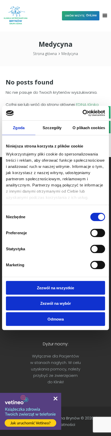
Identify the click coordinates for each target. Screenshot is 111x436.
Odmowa (55, 319)
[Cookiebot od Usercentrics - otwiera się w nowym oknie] (82, 113)
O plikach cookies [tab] (89, 127)
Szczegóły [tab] (52, 127)
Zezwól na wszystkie (55, 287)
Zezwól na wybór (55, 303)
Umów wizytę (75, 16)
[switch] (97, 233)
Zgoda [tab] (19, 127)
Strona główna (45, 54)
